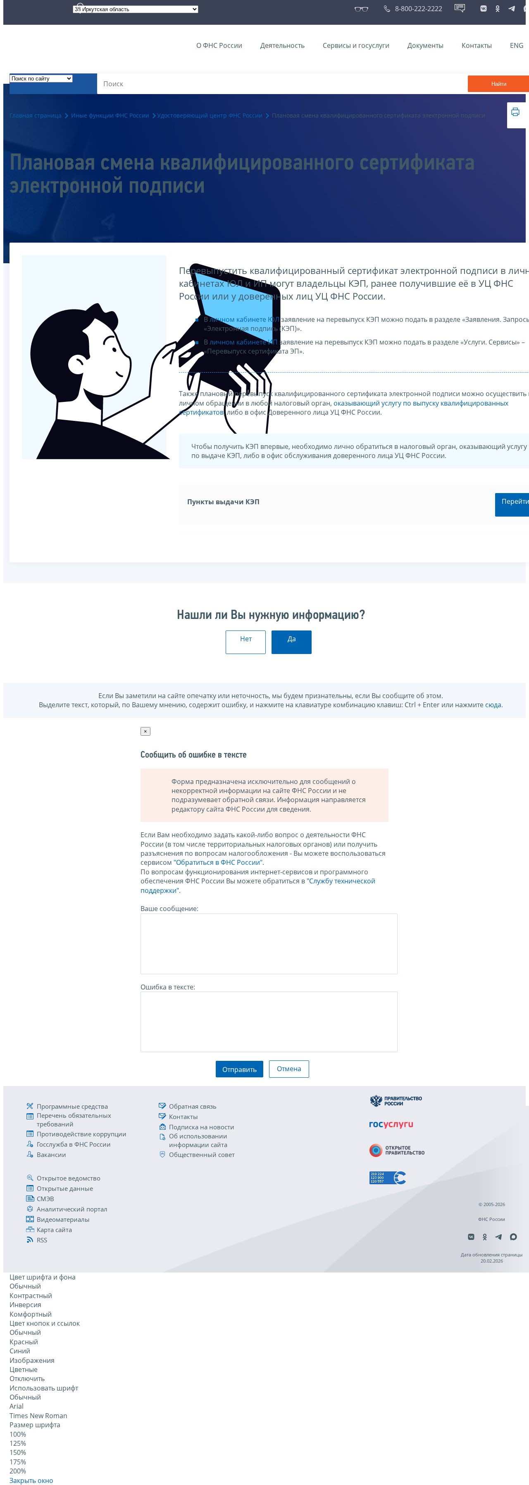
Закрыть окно (31, 1480)
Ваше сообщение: (169, 908)
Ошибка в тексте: (168, 987)
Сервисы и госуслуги (356, 45)
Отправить (239, 1069)
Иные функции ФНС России (110, 115)
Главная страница (36, 115)
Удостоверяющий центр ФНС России (209, 115)
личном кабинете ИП (244, 342)
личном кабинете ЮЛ (244, 319)
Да (292, 638)
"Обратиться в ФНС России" (218, 862)
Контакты (477, 45)
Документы (425, 45)
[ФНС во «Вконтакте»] (483, 8)
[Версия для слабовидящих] (363, 8)
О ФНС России (219, 45)
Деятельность (282, 45)
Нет (246, 638)
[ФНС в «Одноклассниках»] (497, 8)
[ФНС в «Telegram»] (511, 8)
